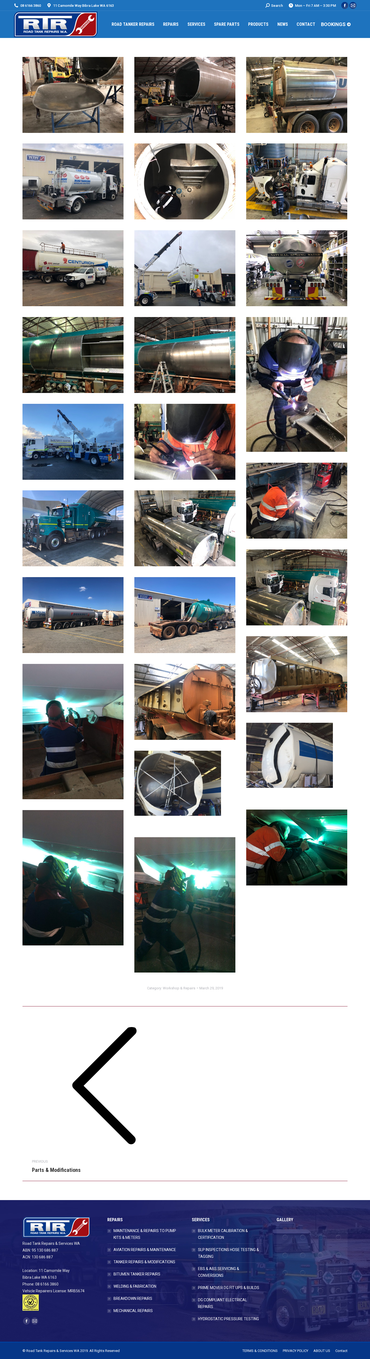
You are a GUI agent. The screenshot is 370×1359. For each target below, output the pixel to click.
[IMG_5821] (73, 528)
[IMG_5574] (296, 501)
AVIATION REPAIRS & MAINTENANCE (144, 1250)
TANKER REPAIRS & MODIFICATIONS (144, 1262)
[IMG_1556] (73, 95)
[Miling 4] (184, 789)
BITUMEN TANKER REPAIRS (136, 1274)
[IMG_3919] (184, 355)
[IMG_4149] (296, 384)
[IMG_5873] (184, 528)
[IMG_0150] (184, 905)
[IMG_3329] (296, 268)
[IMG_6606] (184, 702)
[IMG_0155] (73, 877)
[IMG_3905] (73, 355)
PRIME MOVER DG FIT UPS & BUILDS (228, 1288)
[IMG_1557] (184, 95)
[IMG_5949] (73, 615)
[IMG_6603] (296, 674)
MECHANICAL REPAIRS (133, 1311)
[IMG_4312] (184, 442)
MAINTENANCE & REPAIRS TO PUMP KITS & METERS (144, 1234)
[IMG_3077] (184, 181)
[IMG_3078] (296, 181)
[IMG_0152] (73, 731)
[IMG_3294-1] (73, 268)
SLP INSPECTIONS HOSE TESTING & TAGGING (228, 1253)
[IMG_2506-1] (73, 181)
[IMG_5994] (184, 615)
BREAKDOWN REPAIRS (132, 1298)
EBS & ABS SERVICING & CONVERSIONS (218, 1272)
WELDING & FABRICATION (134, 1286)
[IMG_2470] (296, 95)
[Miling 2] (296, 761)
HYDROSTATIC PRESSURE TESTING (228, 1319)
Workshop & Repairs (179, 988)
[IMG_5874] (296, 587)
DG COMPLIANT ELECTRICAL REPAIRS (222, 1303)
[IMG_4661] (296, 847)
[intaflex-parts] (285, 1238)
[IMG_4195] (73, 442)
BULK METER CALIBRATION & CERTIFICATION (223, 1234)
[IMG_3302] (184, 268)
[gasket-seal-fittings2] (303, 1238)
